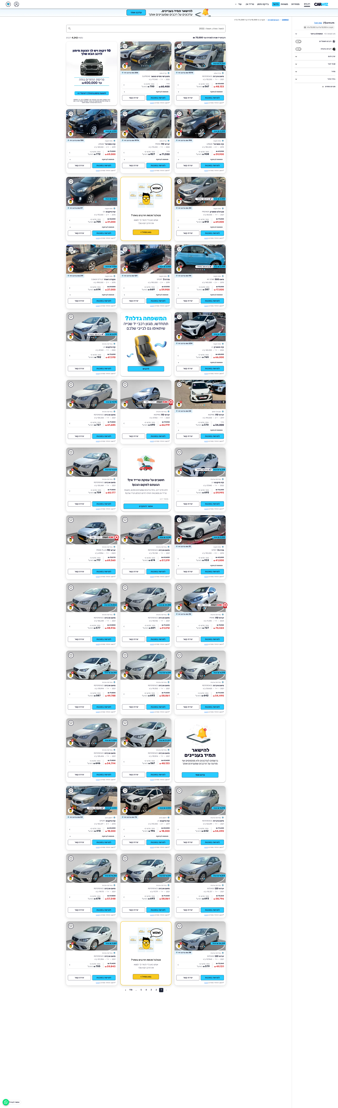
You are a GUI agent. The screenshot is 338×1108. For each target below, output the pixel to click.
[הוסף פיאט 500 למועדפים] (179, 249)
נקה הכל (318, 23)
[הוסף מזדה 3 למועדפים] (125, 249)
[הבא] (180, 56)
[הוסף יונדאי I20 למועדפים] (179, 858)
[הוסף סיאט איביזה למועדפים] (179, 46)
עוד (239, 4)
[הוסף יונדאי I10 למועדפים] (125, 114)
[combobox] (149, 28)
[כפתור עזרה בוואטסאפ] (6, 1102)
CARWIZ (285, 20)
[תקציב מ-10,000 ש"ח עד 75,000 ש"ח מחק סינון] (305, 27)
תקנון (206, 103)
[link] (200, 56)
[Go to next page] (125, 990)
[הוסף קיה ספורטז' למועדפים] (179, 114)
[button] (263, 4)
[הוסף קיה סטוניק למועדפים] (179, 317)
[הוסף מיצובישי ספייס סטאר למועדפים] (125, 46)
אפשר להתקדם (146, 506)
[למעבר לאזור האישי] (16, 4)
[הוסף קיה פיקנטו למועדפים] (71, 181)
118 (130, 990)
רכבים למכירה (273, 20)
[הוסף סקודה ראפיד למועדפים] (71, 249)
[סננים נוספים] (323, 86)
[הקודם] (220, 56)
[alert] (184, 73)
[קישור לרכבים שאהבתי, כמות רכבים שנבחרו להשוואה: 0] (8, 4)
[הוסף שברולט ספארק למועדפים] (179, 181)
